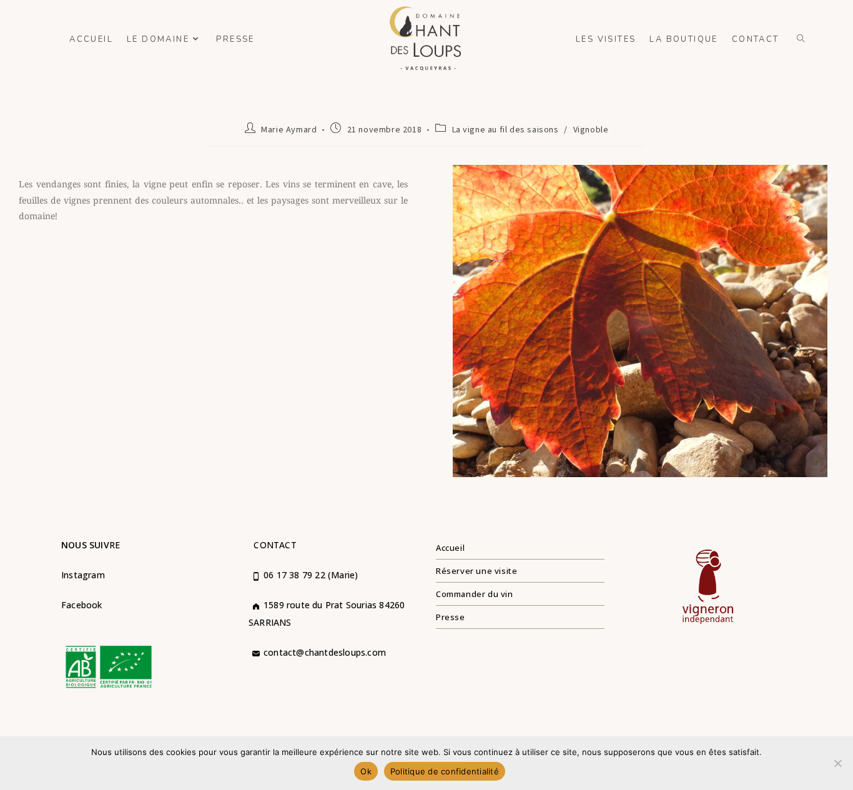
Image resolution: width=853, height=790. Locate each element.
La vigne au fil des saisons (505, 130)
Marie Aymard (289, 130)
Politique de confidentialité (444, 771)
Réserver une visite (476, 570)
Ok (366, 771)
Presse (450, 617)
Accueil (450, 547)
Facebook (81, 605)
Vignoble (591, 130)
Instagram (83, 575)
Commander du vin (474, 594)
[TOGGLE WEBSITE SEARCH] (801, 39)
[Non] (837, 763)
